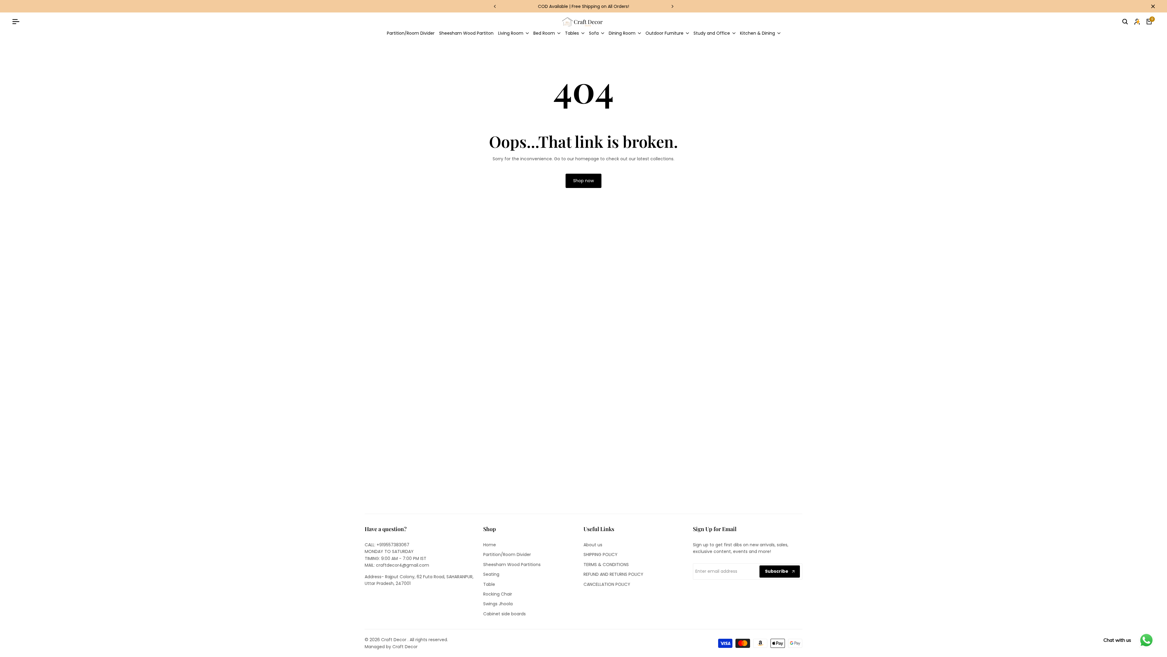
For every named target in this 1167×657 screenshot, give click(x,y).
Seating (491, 574)
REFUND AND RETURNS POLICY (613, 574)
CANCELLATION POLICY (607, 584)
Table (489, 584)
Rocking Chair (497, 594)
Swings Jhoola (498, 604)
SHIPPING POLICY (601, 554)
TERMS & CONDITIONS (606, 564)
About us (593, 545)
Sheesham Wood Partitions (512, 564)
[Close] (1152, 6)
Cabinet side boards (504, 614)
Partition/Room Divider (507, 554)
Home (489, 545)
